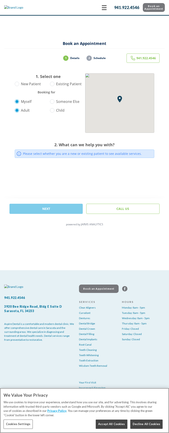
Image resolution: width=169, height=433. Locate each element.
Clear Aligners (87, 307)
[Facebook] (124, 288)
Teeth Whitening (89, 355)
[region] (84, 410)
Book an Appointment (153, 7)
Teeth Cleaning (88, 350)
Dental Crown (87, 328)
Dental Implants (88, 339)
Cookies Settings (18, 424)
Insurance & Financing (92, 387)
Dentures (84, 318)
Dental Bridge (87, 323)
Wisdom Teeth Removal (93, 365)
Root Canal (85, 344)
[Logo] (26, 7)
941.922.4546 (126, 7)
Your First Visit (87, 382)
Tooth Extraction (88, 360)
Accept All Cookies (111, 424)
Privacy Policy (56, 411)
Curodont (84, 313)
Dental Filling (86, 334)
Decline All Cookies (146, 424)
